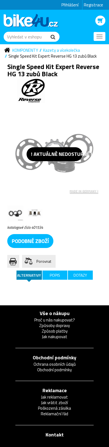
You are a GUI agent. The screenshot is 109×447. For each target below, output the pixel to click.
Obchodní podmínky (54, 357)
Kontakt (55, 434)
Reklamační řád (54, 414)
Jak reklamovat (54, 397)
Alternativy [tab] (29, 275)
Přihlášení (70, 5)
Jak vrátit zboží (54, 402)
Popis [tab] (55, 275)
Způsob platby (55, 331)
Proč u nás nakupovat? (54, 320)
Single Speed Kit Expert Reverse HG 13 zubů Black (52, 56)
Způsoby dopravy (54, 325)
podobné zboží (30, 241)
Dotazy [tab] (80, 275)
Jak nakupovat (54, 336)
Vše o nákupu (55, 313)
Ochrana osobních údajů (55, 364)
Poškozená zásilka (54, 408)
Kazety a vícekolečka (61, 50)
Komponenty (25, 50)
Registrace (93, 5)
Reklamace (54, 390)
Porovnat (43, 261)
